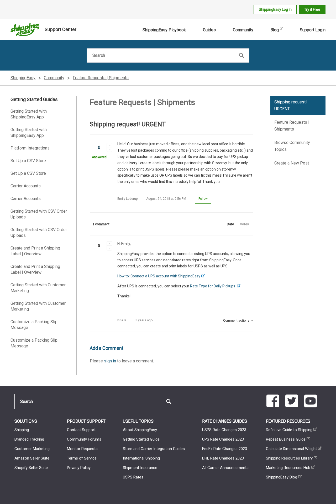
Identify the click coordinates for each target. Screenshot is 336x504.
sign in (110, 360)
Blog (274, 29)
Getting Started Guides (34, 99)
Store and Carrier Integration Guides (154, 448)
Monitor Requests (82, 448)
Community (243, 29)
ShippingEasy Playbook (164, 29)
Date (230, 224)
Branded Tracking (29, 439)
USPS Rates (133, 477)
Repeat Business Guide (286, 439)
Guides (209, 29)
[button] (109, 145)
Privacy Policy (79, 467)
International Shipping (141, 458)
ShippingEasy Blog (281, 477)
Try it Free (312, 9)
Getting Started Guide (141, 439)
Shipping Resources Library (289, 458)
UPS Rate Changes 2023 (223, 439)
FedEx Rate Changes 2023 (224, 448)
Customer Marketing (32, 448)
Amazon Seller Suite (31, 458)
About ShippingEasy (140, 429)
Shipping (21, 429)
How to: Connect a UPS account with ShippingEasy (158, 276)
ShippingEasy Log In (275, 9)
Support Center (60, 29)
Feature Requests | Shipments (101, 77)
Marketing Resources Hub (288, 467)
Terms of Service (82, 458)
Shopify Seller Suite (31, 467)
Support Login (313, 29)
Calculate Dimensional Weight (291, 448)
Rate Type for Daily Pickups (213, 286)
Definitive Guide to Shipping (289, 429)
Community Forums (84, 439)
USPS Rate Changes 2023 (224, 429)
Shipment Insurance (140, 467)
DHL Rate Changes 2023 (223, 458)
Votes (244, 224)
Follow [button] (203, 199)
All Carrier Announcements (225, 467)
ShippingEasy (22, 77)
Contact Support (81, 429)
